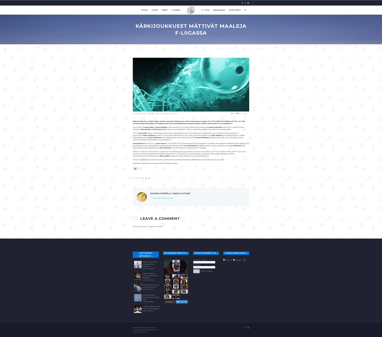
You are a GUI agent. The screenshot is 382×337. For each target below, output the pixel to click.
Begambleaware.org (139, 332)
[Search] (245, 10)
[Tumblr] (143, 178)
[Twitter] (245, 3)
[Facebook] (242, 3)
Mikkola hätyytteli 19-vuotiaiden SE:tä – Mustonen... (150, 264)
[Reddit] (149, 178)
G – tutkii (205, 10)
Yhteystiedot (235, 10)
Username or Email (200, 260)
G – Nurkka (175, 10)
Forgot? (203, 271)
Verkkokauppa (219, 10)
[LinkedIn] (146, 178)
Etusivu (144, 10)
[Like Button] (135, 168)
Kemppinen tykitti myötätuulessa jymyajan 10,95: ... (151, 297)
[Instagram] (248, 3)
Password (196, 265)
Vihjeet (165, 10)
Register (210, 271)
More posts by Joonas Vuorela (162, 198)
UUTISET (151, 113)
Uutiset (155, 10)
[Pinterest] (140, 178)
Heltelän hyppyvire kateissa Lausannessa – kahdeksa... (151, 276)
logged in (145, 226)
